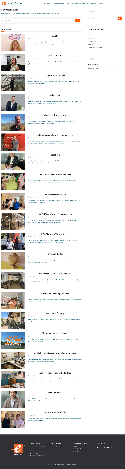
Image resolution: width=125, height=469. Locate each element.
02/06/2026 (32, 177)
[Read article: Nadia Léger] (13, 161)
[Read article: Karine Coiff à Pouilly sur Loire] (13, 300)
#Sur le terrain (93, 64)
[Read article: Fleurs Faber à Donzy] (13, 320)
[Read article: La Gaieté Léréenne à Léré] (13, 201)
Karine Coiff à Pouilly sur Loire (55, 293)
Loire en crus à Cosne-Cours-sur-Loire (55, 273)
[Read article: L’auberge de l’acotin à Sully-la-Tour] (13, 379)
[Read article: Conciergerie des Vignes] (13, 122)
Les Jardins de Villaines (55, 75)
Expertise (47, 3)
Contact (101, 3)
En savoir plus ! (93, 68)
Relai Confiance (55, 392)
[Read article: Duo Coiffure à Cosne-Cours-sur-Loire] (13, 221)
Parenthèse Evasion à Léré (54, 412)
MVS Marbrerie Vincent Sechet (55, 234)
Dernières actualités (80, 443)
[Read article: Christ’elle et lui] (13, 62)
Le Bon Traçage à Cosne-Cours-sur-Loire (55, 135)
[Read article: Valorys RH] (13, 102)
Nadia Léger (55, 154)
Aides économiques (58, 3)
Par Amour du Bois (55, 253)
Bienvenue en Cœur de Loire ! (55, 333)
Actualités (93, 3)
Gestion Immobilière (81, 3)
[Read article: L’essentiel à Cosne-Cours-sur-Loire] (13, 181)
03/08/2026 (32, 38)
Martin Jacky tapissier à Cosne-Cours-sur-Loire (55, 353)
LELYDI (55, 35)
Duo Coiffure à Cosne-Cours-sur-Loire (55, 214)
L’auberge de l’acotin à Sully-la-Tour (55, 372)
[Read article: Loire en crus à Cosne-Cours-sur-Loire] (13, 280)
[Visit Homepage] (11, 3)
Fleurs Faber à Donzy (55, 313)
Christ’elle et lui (55, 55)
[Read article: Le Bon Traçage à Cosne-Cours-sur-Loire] (13, 142)
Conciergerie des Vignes (55, 115)
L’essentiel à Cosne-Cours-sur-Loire (55, 174)
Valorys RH (55, 95)
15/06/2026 (32, 137)
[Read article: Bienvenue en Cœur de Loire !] (13, 340)
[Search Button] (77, 20)
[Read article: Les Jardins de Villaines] (13, 82)
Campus (70, 3)
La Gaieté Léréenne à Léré (55, 194)
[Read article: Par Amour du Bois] (13, 260)
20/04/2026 (32, 355)
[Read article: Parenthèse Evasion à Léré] (13, 419)
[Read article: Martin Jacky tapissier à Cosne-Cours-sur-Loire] (13, 360)
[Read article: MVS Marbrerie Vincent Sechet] (13, 241)
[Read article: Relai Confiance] (13, 399)
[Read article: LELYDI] (13, 42)
